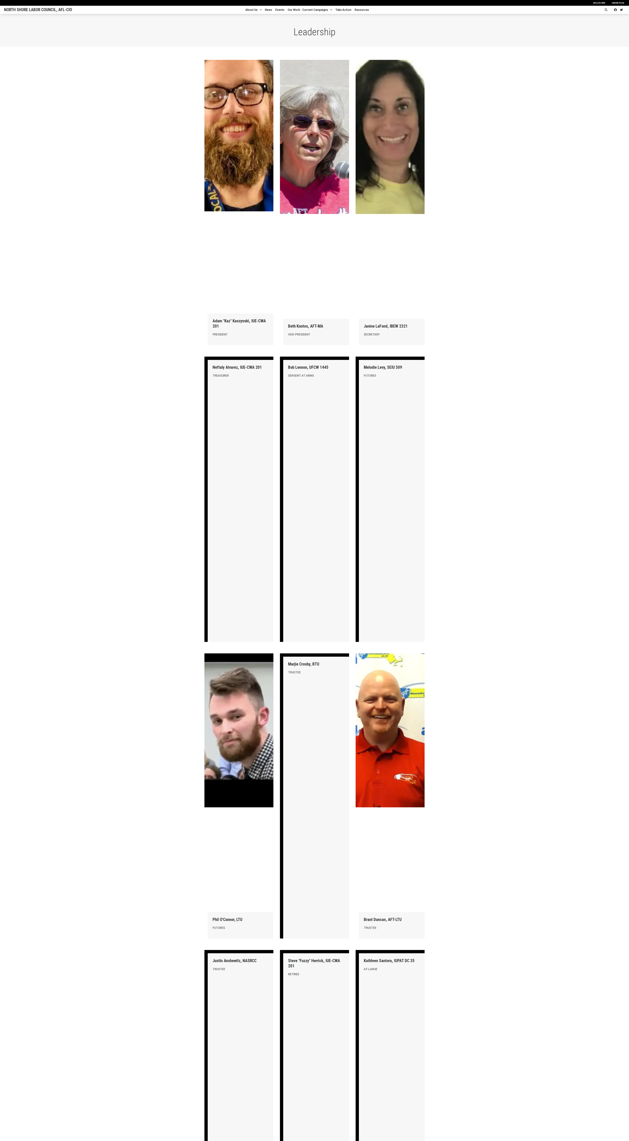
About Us (251, 9)
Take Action (343, 9)
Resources (362, 9)
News (268, 9)
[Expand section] (260, 9)
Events (279, 9)
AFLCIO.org (599, 3)
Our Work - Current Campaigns (308, 9)
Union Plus (618, 3)
